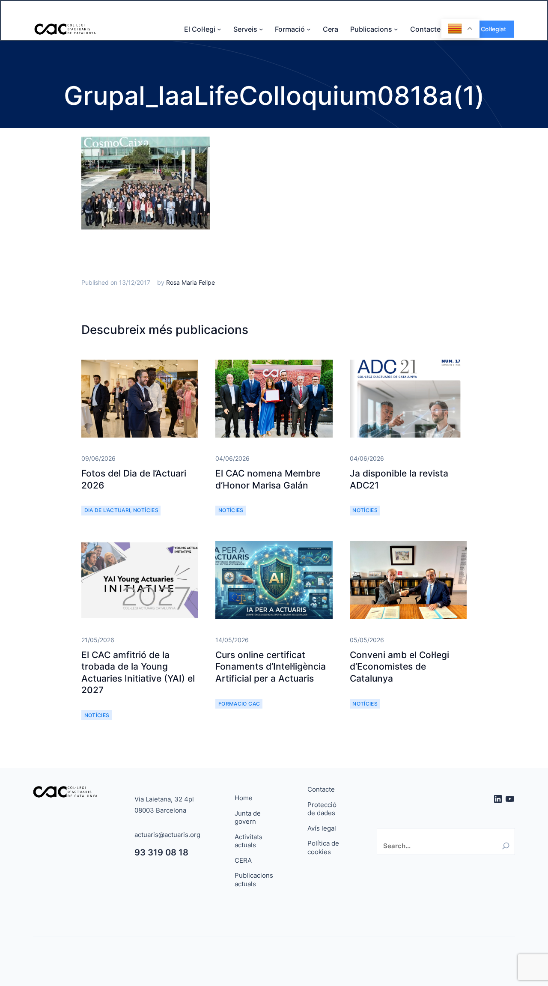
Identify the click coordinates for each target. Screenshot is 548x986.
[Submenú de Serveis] (261, 29)
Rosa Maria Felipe (190, 282)
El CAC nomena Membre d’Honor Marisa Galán (267, 479)
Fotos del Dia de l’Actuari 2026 (133, 479)
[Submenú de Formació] (309, 29)
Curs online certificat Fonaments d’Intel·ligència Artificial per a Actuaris (270, 666)
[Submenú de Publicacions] (396, 29)
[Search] (506, 846)
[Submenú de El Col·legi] (219, 29)
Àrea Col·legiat (486, 29)
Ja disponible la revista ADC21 (399, 479)
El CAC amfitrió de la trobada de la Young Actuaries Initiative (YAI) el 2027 (138, 672)
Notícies (145, 510)
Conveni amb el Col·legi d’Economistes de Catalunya (399, 666)
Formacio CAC (239, 703)
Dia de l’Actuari (107, 510)
